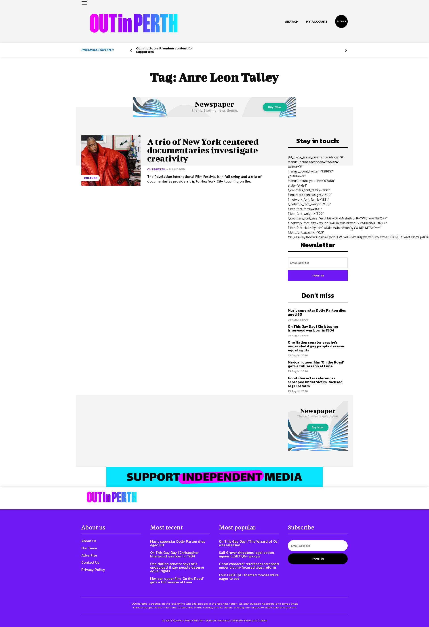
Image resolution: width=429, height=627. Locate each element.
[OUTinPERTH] (133, 23)
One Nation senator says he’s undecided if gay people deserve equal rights (316, 346)
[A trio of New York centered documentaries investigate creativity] (111, 160)
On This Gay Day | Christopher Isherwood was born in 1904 (313, 328)
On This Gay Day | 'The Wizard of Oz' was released (248, 543)
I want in (318, 276)
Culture (90, 178)
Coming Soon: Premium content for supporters (164, 50)
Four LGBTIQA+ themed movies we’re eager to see (249, 576)
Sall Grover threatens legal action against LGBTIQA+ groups (246, 554)
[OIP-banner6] (214, 477)
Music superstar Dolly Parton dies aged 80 (317, 312)
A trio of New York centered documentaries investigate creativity (203, 150)
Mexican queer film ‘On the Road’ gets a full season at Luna (316, 364)
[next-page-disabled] (346, 50)
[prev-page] (131, 50)
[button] (291, 21)
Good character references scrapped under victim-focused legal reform (315, 382)
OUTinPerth (156, 169)
